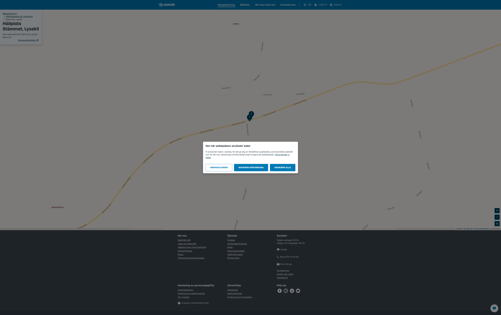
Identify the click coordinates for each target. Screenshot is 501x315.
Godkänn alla (283, 167)
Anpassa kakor (219, 167)
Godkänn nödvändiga (251, 167)
